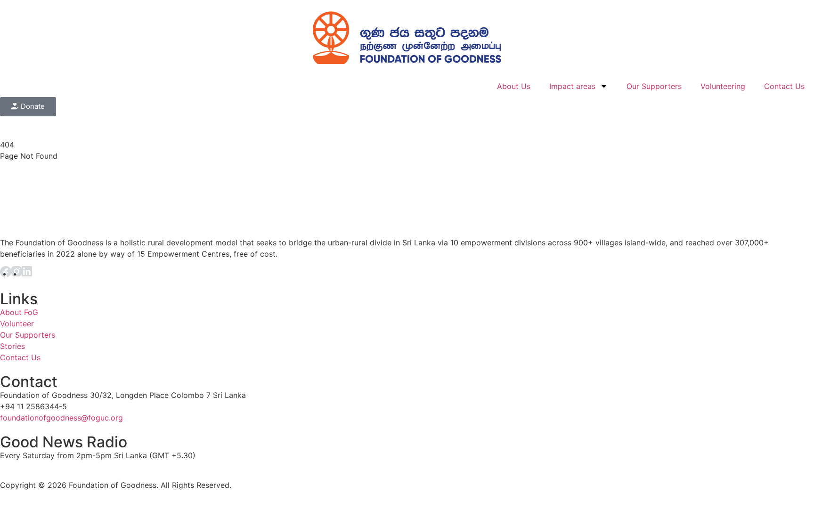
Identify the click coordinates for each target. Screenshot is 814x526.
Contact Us (784, 86)
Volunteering (722, 86)
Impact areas (572, 86)
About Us (513, 86)
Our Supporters (654, 86)
